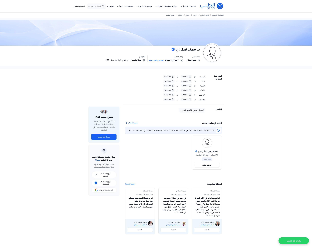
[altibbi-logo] (212, 6)
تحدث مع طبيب (104, 137)
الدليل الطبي (204, 15)
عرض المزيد (206, 165)
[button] (188, 6)
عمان (187, 15)
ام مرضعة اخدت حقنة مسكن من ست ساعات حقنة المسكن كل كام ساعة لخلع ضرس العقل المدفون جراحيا (140, 202)
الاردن (195, 15)
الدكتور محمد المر (140, 225)
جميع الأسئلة (130, 184)
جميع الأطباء (133, 123)
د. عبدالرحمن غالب (207, 225)
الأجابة (207, 230)
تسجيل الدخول (79, 6)
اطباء (180, 15)
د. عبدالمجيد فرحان (173, 225)
